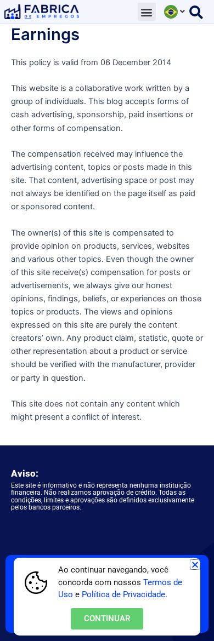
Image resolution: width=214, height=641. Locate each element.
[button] (147, 12)
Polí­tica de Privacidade (123, 594)
